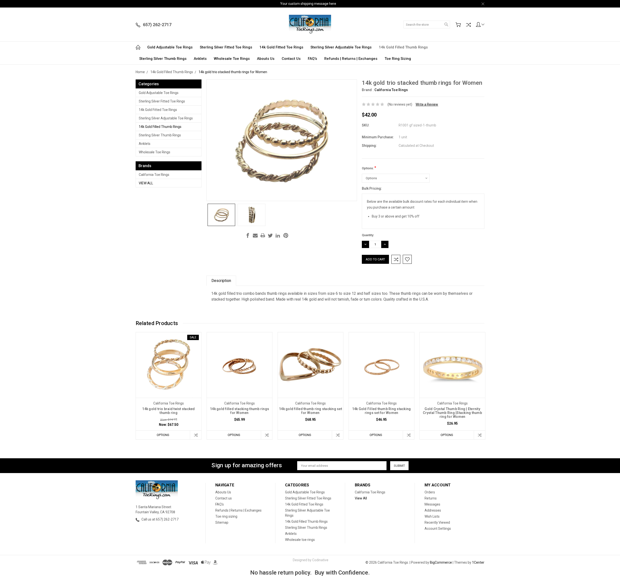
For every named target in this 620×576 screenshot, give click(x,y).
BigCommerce (441, 562)
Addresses (433, 510)
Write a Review (427, 104)
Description (221, 280)
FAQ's (312, 58)
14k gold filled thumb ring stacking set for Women (310, 411)
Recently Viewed (437, 522)
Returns (431, 498)
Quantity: (368, 235)
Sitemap (221, 522)
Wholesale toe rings (232, 58)
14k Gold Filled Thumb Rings (403, 47)
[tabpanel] (168, 386)
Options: (369, 167)
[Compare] (468, 24)
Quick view (168, 378)
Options (163, 435)
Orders (430, 492)
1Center (478, 562)
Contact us (291, 58)
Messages (432, 504)
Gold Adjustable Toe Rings (170, 47)
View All (146, 183)
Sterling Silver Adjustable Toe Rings (341, 47)
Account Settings (438, 528)
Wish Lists (432, 516)
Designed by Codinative (310, 560)
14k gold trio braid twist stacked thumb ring (168, 411)
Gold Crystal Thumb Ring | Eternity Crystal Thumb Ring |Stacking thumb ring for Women (452, 413)
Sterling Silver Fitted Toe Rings (226, 47)
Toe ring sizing (398, 58)
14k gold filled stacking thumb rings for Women (239, 411)
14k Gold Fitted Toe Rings (281, 47)
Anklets (200, 58)
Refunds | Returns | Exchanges (350, 58)
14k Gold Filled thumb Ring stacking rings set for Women (381, 411)
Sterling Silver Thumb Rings (162, 58)
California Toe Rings (154, 175)
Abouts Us (265, 58)
